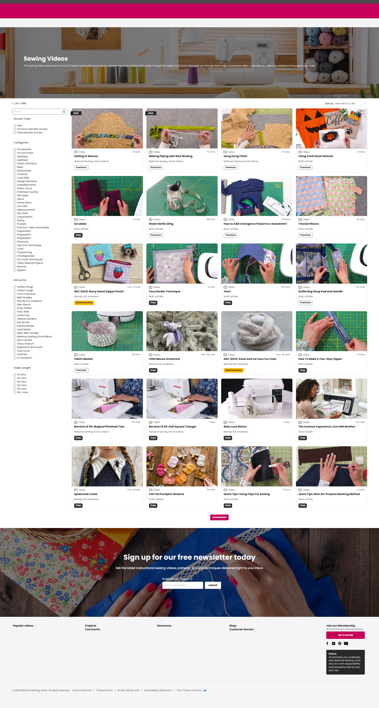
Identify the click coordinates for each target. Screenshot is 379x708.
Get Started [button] (345, 635)
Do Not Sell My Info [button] (128, 690)
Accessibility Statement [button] (158, 690)
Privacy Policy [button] (105, 690)
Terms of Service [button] (82, 690)
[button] (64, 111)
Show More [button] (219, 517)
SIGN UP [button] (212, 585)
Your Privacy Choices (189, 690)
